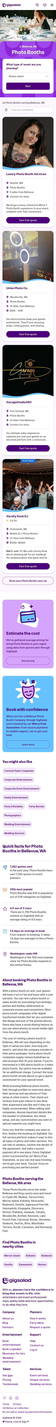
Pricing (6, 1379)
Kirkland (30, 1255)
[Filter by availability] (31, 110)
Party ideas (37, 1322)
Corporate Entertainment (18, 779)
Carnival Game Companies (19, 770)
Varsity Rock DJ (17, 516)
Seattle (8, 1264)
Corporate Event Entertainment (21, 788)
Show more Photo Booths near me (28, 580)
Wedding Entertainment (17, 824)
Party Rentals (36, 806)
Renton (42, 1264)
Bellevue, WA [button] (29, 46)
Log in (33, 1349)
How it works (38, 1318)
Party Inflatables (13, 806)
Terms (5, 1404)
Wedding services (41, 1384)
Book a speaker (12, 1349)
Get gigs (7, 1375)
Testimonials (10, 1384)
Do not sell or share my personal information (27, 1412)
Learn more (28, 744)
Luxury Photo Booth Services (26, 174)
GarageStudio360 (19, 402)
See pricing (28, 660)
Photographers (12, 815)
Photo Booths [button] (28, 52)
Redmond (46, 1255)
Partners (7, 1327)
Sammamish (25, 1264)
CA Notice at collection (15, 1408)
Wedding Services (14, 833)
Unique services (40, 1379)
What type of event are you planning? (23, 66)
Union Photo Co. (17, 288)
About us (8, 1318)
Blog (5, 1322)
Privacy (17, 1404)
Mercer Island (12, 1255)
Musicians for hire (13, 1353)
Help (32, 1341)
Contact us (37, 1345)
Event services (39, 1375)
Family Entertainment (16, 797)
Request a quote (40, 1327)
